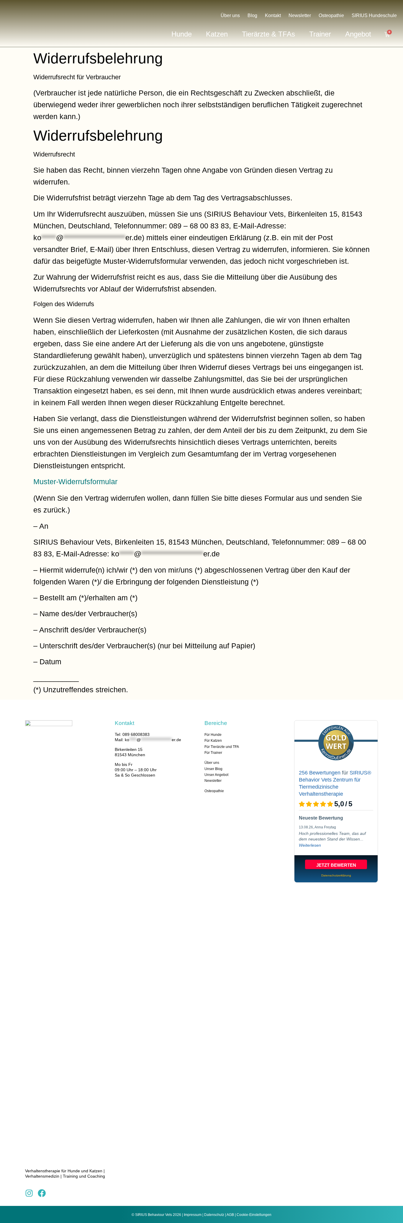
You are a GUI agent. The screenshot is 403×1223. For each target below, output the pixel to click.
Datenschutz (214, 1215)
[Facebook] (42, 1193)
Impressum (193, 1215)
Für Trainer (213, 753)
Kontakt (273, 15)
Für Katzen (213, 741)
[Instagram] (29, 1193)
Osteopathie (331, 15)
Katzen (217, 34)
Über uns (230, 15)
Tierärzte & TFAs (268, 34)
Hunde (181, 34)
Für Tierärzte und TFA (221, 747)
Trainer (320, 34)
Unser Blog (213, 769)
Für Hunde (213, 735)
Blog (252, 15)
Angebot (358, 34)
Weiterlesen (310, 845)
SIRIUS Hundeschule (374, 15)
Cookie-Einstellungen (254, 1215)
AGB (230, 1215)
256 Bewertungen (319, 773)
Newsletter (300, 15)
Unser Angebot (216, 775)
